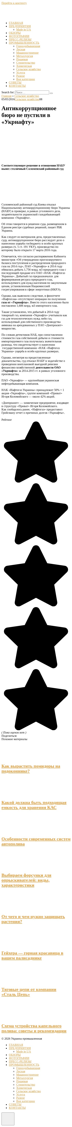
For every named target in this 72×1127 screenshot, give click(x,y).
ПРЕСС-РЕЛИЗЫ (20, 39)
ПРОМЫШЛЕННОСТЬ (24, 42)
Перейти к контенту (14, 3)
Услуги (20, 72)
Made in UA (23, 29)
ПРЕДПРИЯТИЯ (20, 26)
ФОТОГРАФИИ (19, 36)
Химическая (24, 66)
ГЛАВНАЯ (16, 22)
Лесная (20, 49)
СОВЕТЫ (15, 82)
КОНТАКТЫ (17, 85)
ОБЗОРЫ (15, 32)
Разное (20, 75)
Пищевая (22, 59)
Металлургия (24, 56)
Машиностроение (27, 52)
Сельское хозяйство (28, 69)
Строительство (25, 62)
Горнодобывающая (28, 46)
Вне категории (25, 79)
